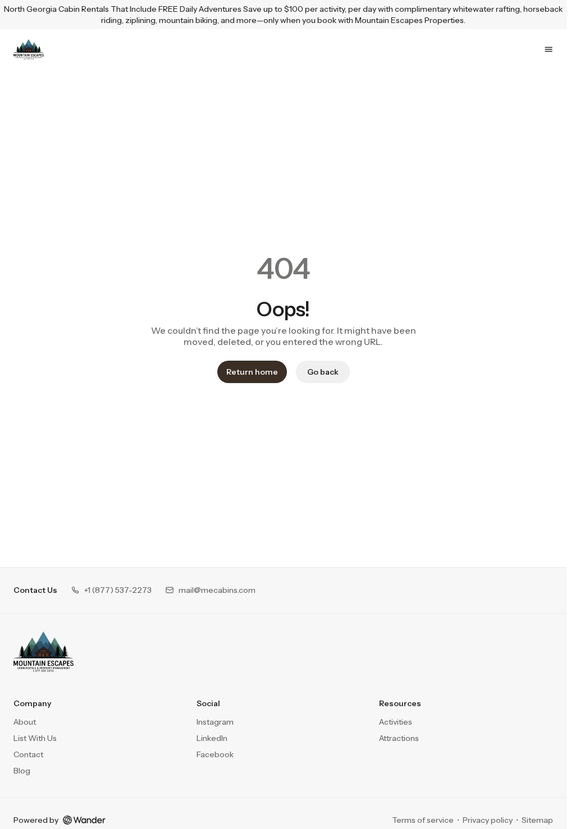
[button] (111, 590)
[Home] (43, 652)
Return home (252, 372)
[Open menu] (548, 49)
